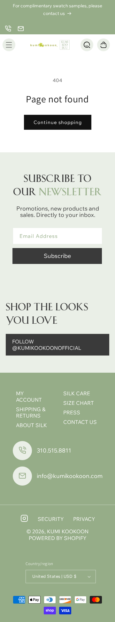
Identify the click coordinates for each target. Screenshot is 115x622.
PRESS (71, 412)
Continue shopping (58, 122)
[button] (9, 44)
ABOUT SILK (31, 425)
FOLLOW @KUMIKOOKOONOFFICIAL (46, 344)
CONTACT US (80, 422)
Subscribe (57, 255)
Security (51, 519)
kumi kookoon (67, 531)
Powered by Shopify (57, 538)
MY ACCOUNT (29, 396)
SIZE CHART (78, 403)
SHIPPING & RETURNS (30, 412)
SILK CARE (76, 393)
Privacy (84, 519)
